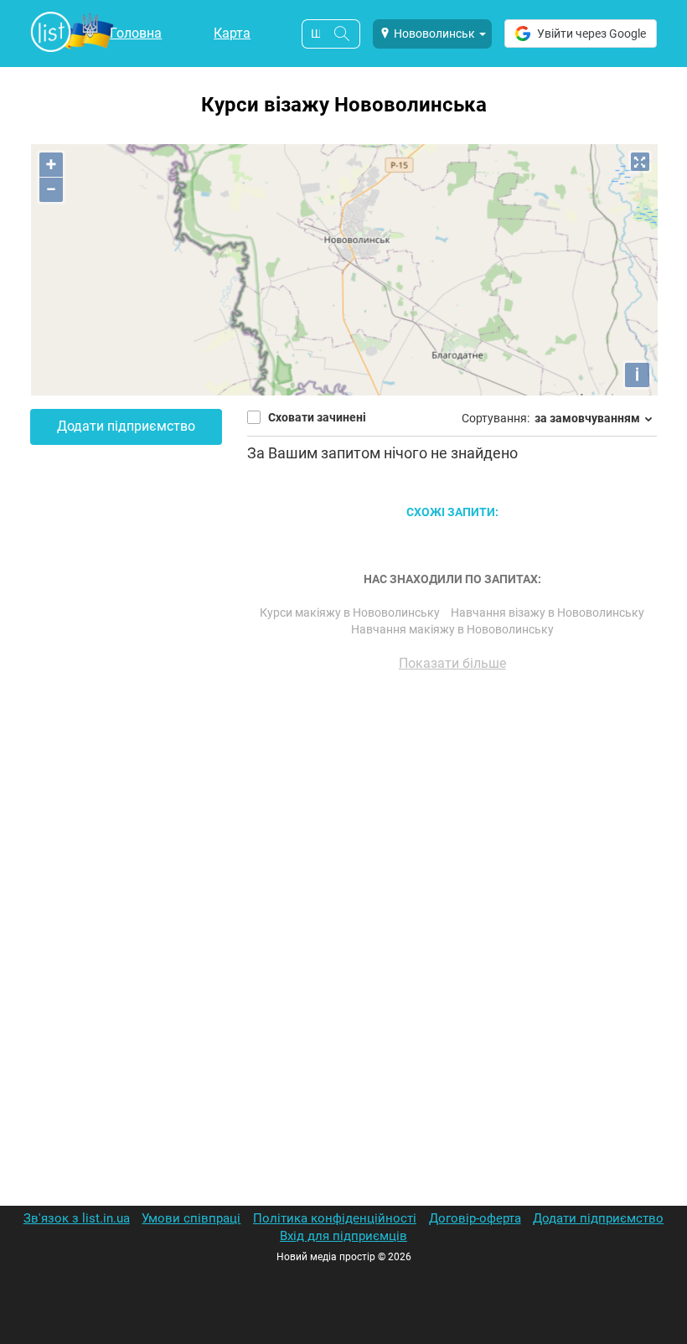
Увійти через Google (591, 33)
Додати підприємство (126, 426)
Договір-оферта (475, 1218)
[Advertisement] (452, 874)
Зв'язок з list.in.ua (76, 1218)
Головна (136, 33)
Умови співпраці (191, 1218)
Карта (232, 33)
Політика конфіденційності (334, 1218)
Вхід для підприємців (343, 1235)
